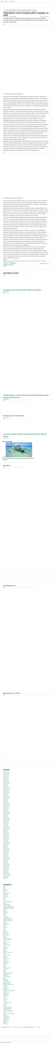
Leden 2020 (6, 872)
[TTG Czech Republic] (9, 1)
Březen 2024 (6, 808)
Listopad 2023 (6, 813)
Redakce (39, 1027)
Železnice (5, 1023)
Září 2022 (5, 831)
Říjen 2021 (5, 845)
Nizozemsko (6, 962)
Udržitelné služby (7, 1009)
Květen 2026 (6, 775)
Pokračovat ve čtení (8, 264)
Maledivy (5, 948)
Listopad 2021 (6, 844)
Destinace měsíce (7, 905)
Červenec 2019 (6, 874)
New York (5, 960)
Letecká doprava (7, 945)
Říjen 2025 (5, 784)
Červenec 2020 (6, 864)
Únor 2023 (5, 825)
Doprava (5, 909)
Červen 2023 (6, 820)
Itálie (4, 928)
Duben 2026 (6, 776)
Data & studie (6, 904)
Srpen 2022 (5, 832)
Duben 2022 (6, 837)
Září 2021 (5, 846)
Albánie (4, 889)
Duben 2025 (6, 792)
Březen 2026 (6, 778)
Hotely (8, 10)
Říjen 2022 (5, 830)
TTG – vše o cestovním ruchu (17, 1027)
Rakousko (5, 975)
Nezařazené (6, 961)
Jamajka (5, 931)
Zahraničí (36, 11)
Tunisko (5, 1004)
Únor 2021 (5, 855)
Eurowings (5, 912)
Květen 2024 (6, 806)
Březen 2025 (6, 793)
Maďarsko (5, 947)
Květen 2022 (6, 836)
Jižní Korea (5, 933)
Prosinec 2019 (6, 873)
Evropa (4, 913)
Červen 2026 (6, 774)
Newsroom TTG (7, 16)
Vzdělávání (5, 1018)
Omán (4, 966)
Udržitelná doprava (7, 1007)
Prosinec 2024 (6, 797)
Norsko (4, 964)
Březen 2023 (6, 823)
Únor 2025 (5, 794)
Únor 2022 (5, 840)
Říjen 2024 (5, 799)
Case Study (5, 894)
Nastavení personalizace (5, 1042)
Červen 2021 (6, 850)
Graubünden (6, 917)
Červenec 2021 (6, 849)
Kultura (4, 943)
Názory (4, 956)
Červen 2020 (6, 865)
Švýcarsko (5, 994)
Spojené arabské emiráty (9, 990)
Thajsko (5, 997)
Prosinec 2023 (6, 812)
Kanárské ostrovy (7, 938)
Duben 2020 (6, 868)
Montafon (38, 261)
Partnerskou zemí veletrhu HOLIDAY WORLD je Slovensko (22, 290)
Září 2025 (5, 785)
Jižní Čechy (5, 932)
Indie (4, 926)
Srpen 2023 (5, 817)
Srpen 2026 (5, 771)
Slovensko (5, 987)
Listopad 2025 (6, 783)
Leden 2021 (6, 856)
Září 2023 (5, 816)
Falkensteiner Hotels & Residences (27, 261)
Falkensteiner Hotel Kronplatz (10, 261)
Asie (4, 891)
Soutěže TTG (6, 988)
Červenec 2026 (6, 773)
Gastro (4, 915)
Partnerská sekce (7, 967)
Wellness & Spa (6, 1020)
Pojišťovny (5, 969)
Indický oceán (6, 924)
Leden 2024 (6, 811)
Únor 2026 (5, 779)
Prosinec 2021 (6, 842)
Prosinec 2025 (6, 781)
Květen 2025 (6, 790)
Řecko (4, 978)
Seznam (5, 985)
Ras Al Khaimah (6, 976)
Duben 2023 (6, 822)
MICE (4, 953)
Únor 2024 (5, 809)
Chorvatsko (5, 896)
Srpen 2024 (5, 802)
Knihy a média (6, 942)
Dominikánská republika (8, 908)
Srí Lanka (5, 992)
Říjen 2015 (5, 877)
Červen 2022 (6, 835)
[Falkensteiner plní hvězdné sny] (16, 400)
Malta (4, 950)
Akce (4, 887)
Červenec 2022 (6, 834)
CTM (4, 900)
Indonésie (5, 927)
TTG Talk (5, 1003)
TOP (4, 998)
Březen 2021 (6, 854)
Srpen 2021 (5, 848)
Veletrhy (5, 1014)
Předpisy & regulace (7, 973)
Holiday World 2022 (7, 918)
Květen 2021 (6, 851)
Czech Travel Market (8, 901)
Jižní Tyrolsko (9, 11)
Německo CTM (6, 959)
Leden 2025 (6, 795)
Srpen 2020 (5, 863)
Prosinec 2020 (6, 858)
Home (4, 10)
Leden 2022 (6, 841)
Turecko (5, 1006)
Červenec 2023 (6, 818)
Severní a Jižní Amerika (8, 984)
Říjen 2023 (5, 814)
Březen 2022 (6, 839)
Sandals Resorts (7, 981)
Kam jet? (5, 936)
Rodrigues (5, 979)
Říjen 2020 (5, 860)
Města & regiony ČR (7, 952)
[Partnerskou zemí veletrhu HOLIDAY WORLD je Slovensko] (16, 275)
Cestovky (5, 895)
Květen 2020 (6, 867)
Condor (4, 899)
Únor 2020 (5, 870)
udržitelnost (11, 262)
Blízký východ (6, 892)
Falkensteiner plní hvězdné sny (13, 416)
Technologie (6, 995)
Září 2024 (5, 800)
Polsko (4, 970)
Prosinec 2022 (6, 827)
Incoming (5, 923)
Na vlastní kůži (6, 955)
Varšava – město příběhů (8, 1013)
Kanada (4, 937)
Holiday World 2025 (7, 920)
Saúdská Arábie (6, 983)
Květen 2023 (6, 821)
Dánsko (4, 903)
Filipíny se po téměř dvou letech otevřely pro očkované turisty (18, 458)
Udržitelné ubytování (29, 11)
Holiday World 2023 (7, 919)
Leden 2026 (6, 780)
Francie (4, 914)
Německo (5, 957)
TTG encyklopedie (7, 1002)
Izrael (4, 929)
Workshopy (5, 1021)
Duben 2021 (6, 853)
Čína (4, 897)
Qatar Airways (6, 974)
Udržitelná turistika (20, 11)
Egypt (4, 910)
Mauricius (5, 951)
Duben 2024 (6, 807)
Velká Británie (6, 1016)
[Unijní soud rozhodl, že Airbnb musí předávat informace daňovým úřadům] (16, 419)
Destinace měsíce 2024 (8, 906)
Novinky (14, 11)
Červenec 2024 (6, 803)
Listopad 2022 (6, 828)
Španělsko (5, 989)
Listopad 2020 (6, 859)
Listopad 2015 (6, 876)
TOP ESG (5, 999)
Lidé (4, 946)
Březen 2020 (6, 869)
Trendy (4, 1000)
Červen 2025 (6, 789)
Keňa (4, 941)
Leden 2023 (6, 826)
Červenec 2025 (6, 788)
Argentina (5, 890)
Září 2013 (5, 878)
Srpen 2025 (5, 786)
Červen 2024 (6, 804)
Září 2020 (5, 861)
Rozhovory (5, 980)
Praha (4, 971)
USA (4, 1012)
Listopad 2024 (6, 798)
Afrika (4, 886)
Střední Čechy (6, 993)
